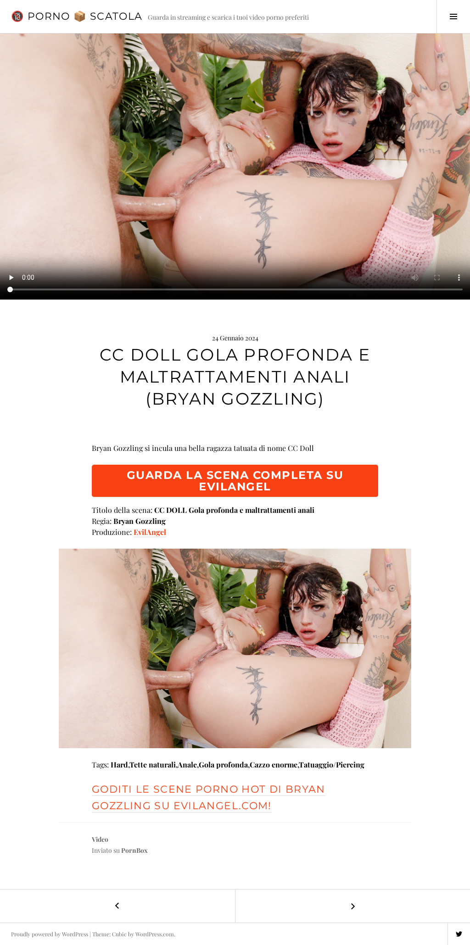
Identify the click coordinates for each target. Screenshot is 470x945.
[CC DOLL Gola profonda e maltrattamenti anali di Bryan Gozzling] (235, 648)
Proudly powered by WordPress (49, 934)
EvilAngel (150, 532)
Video (100, 839)
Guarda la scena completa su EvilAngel (235, 480)
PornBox (134, 850)
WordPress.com (154, 934)
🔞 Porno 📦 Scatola (76, 16)
